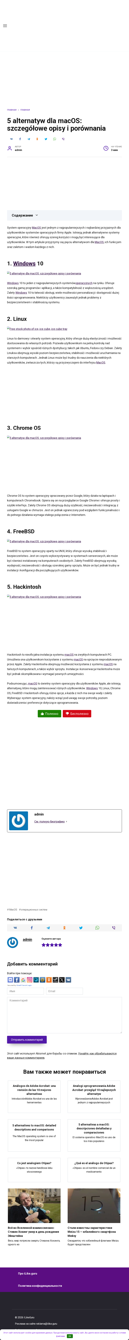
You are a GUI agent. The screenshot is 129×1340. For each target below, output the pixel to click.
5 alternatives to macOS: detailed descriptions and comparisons (34, 1127)
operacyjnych (84, 283)
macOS (69, 654)
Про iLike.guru (27, 1273)
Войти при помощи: (19, 973)
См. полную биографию (49, 821)
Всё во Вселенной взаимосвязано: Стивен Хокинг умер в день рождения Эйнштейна (33, 1231)
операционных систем (34, 909)
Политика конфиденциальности (40, 1285)
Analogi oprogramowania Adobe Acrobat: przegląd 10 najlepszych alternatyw (94, 1089)
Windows (24, 263)
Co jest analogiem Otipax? (34, 1163)
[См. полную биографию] (66, 821)
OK (69, 1336)
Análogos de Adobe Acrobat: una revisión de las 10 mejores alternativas (34, 1089)
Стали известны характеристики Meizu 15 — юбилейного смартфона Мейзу (92, 1231)
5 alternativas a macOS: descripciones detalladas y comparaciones (94, 1128)
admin (27, 939)
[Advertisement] (73, 25)
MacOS (36, 227)
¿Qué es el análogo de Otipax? (94, 1163)
